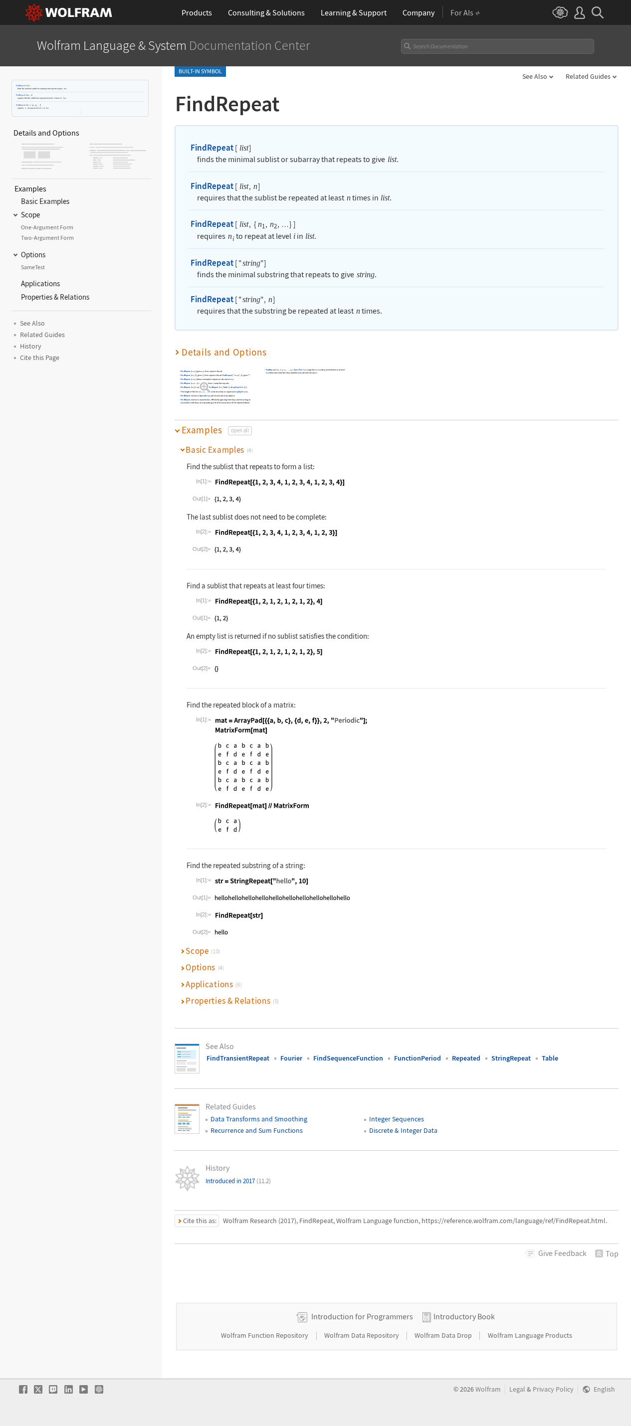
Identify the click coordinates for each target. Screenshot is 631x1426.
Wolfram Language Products (530, 1335)
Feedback (562, 1253)
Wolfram (488, 1389)
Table (225, 387)
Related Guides (588, 76)
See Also (534, 76)
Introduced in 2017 (238, 1181)
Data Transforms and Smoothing (258, 1118)
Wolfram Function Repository (265, 1335)
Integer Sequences (396, 1118)
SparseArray (205, 396)
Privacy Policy (553, 1389)
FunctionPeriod (417, 1058)
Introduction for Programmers (362, 1316)
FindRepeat (20, 85)
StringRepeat (511, 1058)
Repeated (466, 1058)
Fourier (291, 1058)
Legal (517, 1389)
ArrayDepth (236, 387)
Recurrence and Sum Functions (256, 1130)
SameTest (298, 370)
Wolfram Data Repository (362, 1335)
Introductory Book (464, 1316)
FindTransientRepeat (238, 1058)
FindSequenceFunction (348, 1058)
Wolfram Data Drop (444, 1335)
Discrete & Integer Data (403, 1130)
